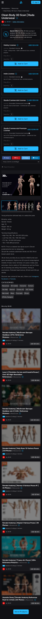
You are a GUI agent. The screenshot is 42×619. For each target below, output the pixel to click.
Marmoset (5, 293)
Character (23, 286)
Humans (30, 286)
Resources (6, 25)
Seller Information (18, 22)
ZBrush (26, 293)
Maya (12, 293)
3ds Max (5, 289)
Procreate (19, 293)
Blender (12, 289)
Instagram (35, 276)
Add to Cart (23, 64)
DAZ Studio (29, 289)
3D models (14, 286)
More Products (21, 612)
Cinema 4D (20, 289)
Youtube (13, 279)
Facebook (4, 279)
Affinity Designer (7, 297)
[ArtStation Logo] (21, 2)
